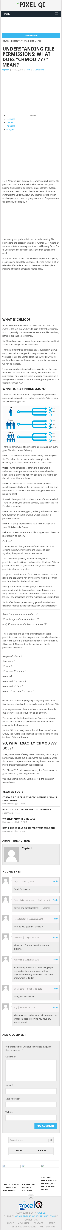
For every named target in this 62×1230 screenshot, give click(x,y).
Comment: (10, 1056)
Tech (28, 70)
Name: (9, 1085)
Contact (38, 1223)
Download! (31, 35)
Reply (55, 881)
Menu (7, 14)
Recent (19, 1150)
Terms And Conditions (23, 1226)
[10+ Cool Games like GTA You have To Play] (12, 1173)
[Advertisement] (32, 25)
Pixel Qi (41, 1213)
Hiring (51, 1223)
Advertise (23, 1223)
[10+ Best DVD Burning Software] (31, 1173)
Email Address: (12, 1098)
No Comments (8, 804)
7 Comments (38, 70)
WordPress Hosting (43, 1216)
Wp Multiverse (23, 1216)
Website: (9, 1112)
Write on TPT (47, 1226)
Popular (42, 1150)
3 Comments (7, 813)
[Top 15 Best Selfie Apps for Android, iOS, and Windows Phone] (50, 1170)
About (10, 1223)
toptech (5, 70)
